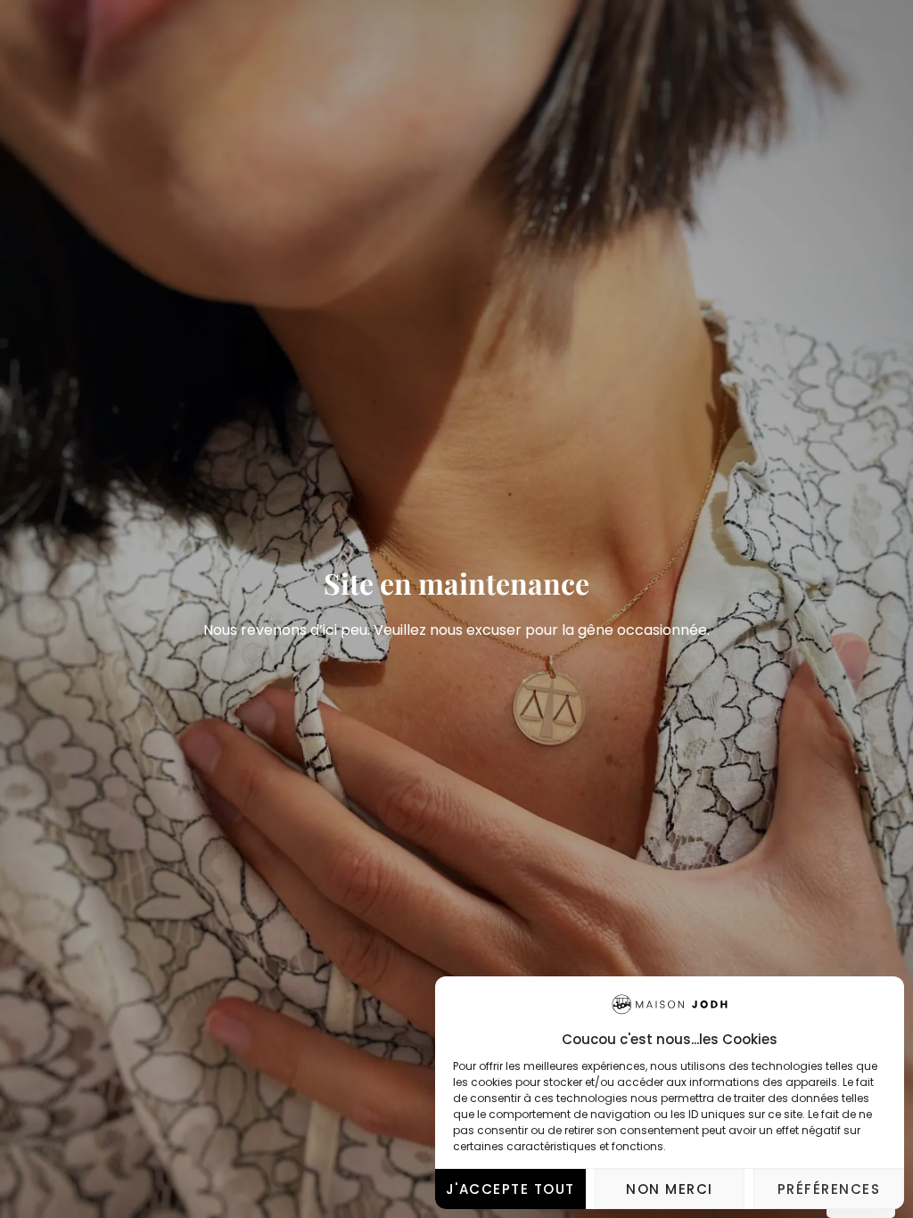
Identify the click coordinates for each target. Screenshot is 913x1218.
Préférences (829, 1189)
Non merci (669, 1189)
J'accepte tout (510, 1189)
